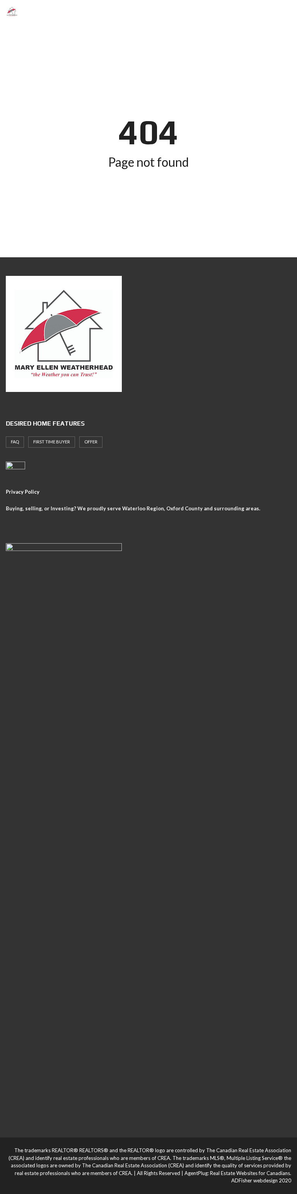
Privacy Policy (22, 492)
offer (90, 441)
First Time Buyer (51, 441)
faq (15, 441)
